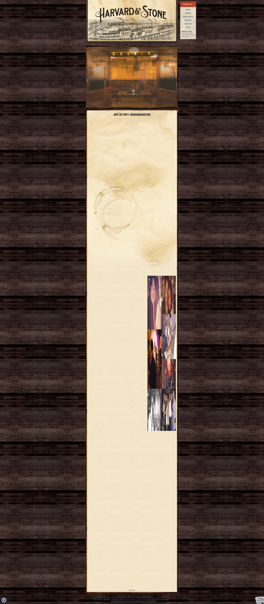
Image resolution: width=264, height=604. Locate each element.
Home (188, 9)
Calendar (188, 23)
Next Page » (132, 590)
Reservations (188, 16)
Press (188, 27)
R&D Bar (188, 20)
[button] (4, 600)
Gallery (188, 13)
